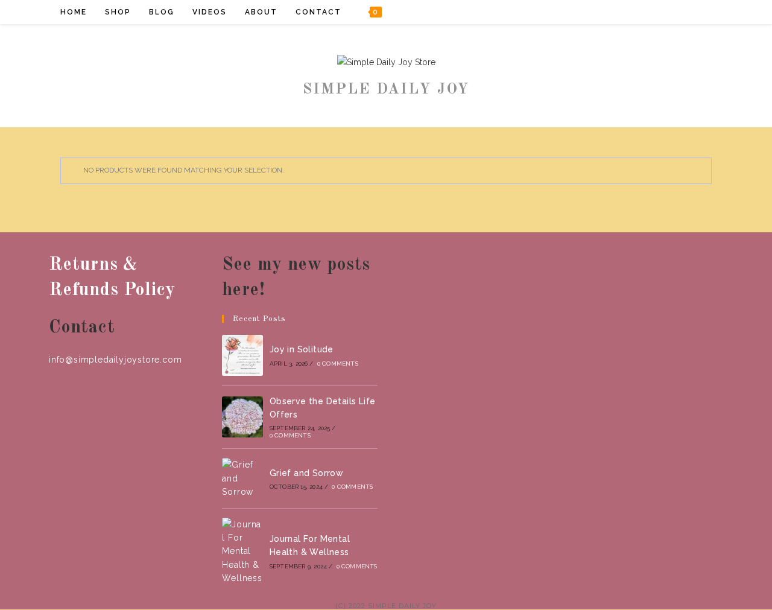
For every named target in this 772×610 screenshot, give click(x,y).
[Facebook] (649, 11)
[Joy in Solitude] (242, 355)
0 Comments (337, 363)
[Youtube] (697, 11)
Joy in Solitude (302, 349)
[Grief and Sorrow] (242, 478)
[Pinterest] (665, 11)
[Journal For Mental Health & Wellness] (242, 551)
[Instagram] (681, 11)
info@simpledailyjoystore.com (115, 359)
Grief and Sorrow (306, 473)
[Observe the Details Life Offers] (242, 416)
